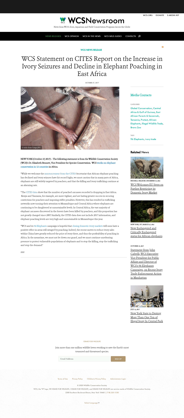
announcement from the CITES (60, 173)
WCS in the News (92, 36)
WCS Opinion (72, 36)
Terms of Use (63, 379)
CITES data (31, 192)
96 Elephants (40, 226)
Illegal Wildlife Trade (152, 123)
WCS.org (148, 15)
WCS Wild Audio (113, 36)
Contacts (130, 36)
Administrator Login (118, 379)
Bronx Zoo (136, 127)
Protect (144, 119)
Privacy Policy (77, 379)
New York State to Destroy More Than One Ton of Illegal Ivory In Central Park (147, 317)
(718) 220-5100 (112, 393)
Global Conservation (141, 108)
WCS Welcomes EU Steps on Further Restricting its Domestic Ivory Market (147, 188)
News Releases (53, 36)
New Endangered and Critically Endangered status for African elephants (146, 232)
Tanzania (135, 119)
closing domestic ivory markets (87, 226)
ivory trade (150, 139)
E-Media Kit (173, 15)
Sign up (118, 359)
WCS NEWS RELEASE (91, 50)
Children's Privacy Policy (96, 379)
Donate (160, 15)
